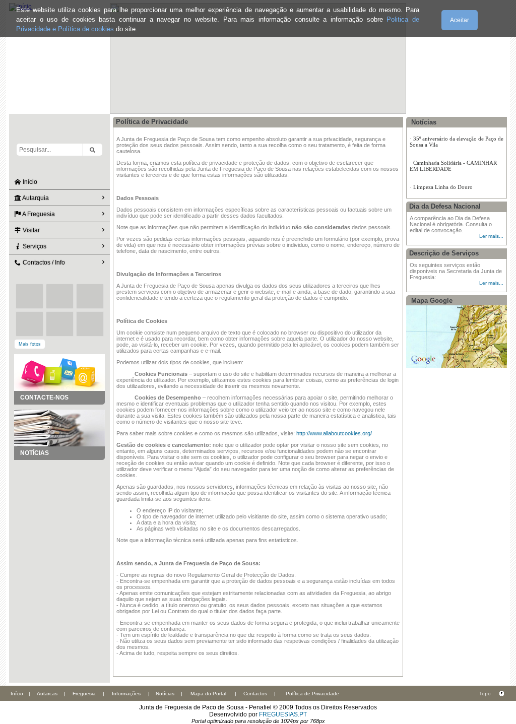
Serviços (33, 246)
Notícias (165, 693)
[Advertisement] (59, 510)
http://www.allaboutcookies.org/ (334, 433)
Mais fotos (30, 344)
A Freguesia (38, 214)
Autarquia (35, 198)
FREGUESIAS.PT (283, 714)
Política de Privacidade (312, 693)
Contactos (255, 693)
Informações (126, 693)
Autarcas (47, 693)
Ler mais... (491, 236)
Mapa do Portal (208, 693)
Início (29, 181)
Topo (485, 693)
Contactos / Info (43, 262)
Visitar (30, 230)
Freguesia (84, 693)
